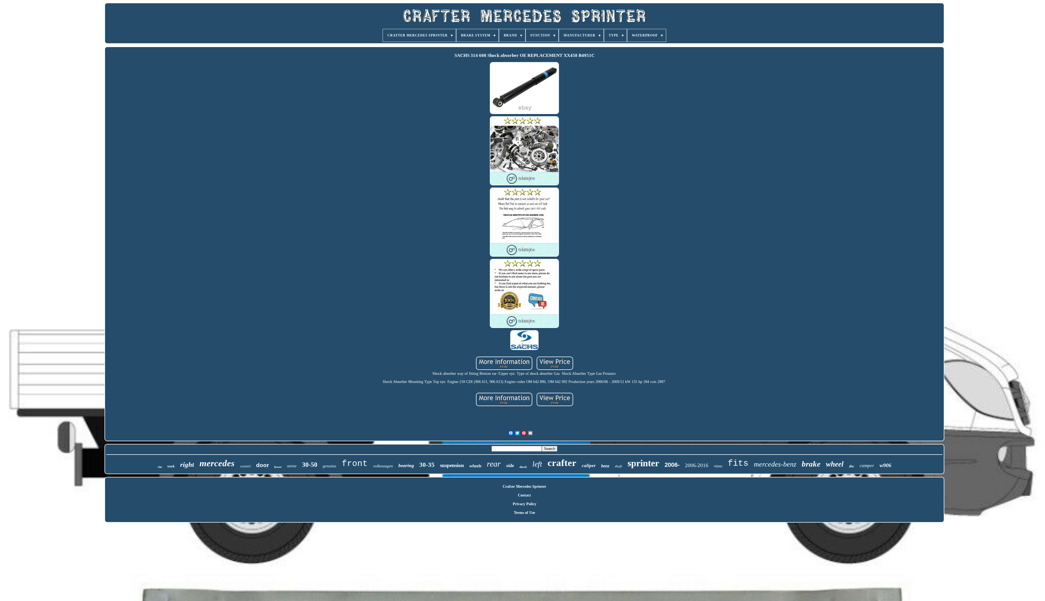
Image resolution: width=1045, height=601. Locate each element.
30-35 (427, 464)
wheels (475, 466)
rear (494, 463)
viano (718, 466)
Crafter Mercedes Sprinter (524, 487)
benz (605, 466)
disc (851, 466)
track (171, 466)
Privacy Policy (524, 504)
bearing (406, 465)
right (187, 464)
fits (738, 463)
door (262, 465)
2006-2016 (696, 465)
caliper (589, 465)
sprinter (643, 463)
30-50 (309, 464)
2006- (672, 464)
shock (523, 466)
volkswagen (383, 466)
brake (811, 463)
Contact (524, 495)
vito (160, 466)
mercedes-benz (775, 464)
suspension (452, 465)
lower (278, 466)
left (537, 464)
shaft (618, 466)
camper (867, 465)
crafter (562, 463)
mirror (292, 466)
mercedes (217, 463)
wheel (835, 464)
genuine (329, 466)
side (510, 465)
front (355, 463)
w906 (885, 465)
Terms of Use (524, 513)
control (245, 466)
